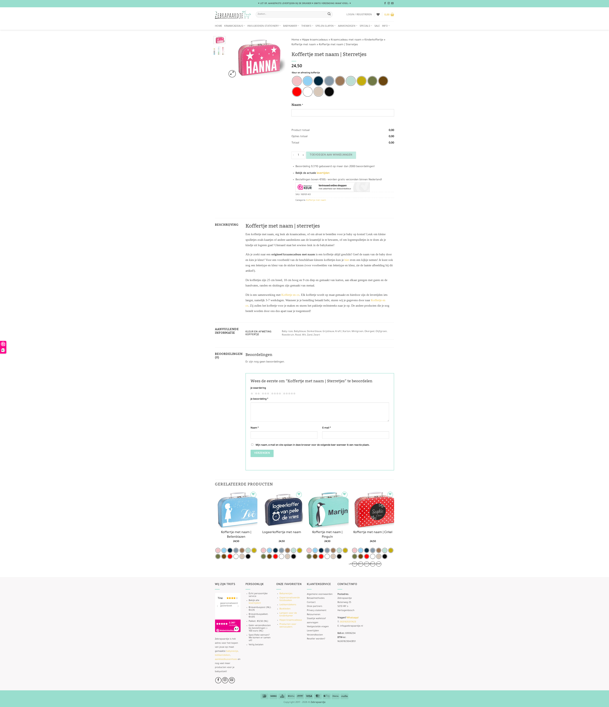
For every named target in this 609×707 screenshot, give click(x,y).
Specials (365, 25)
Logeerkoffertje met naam (281, 532)
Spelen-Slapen (324, 25)
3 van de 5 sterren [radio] (265, 394)
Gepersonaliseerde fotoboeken (289, 599)
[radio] (297, 81)
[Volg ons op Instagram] (389, 3)
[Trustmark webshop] (332, 187)
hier (346, 260)
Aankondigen (346, 25)
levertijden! (255, 603)
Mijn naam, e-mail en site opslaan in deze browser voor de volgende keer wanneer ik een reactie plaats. (313, 445)
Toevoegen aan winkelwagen (331, 155)
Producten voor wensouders (287, 625)
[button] (359, 14)
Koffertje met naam (303, 44)
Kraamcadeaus (233, 25)
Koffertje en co (290, 294)
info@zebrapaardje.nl (351, 626)
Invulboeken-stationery (263, 25)
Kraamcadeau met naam (346, 40)
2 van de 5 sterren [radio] (257, 394)
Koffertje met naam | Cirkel (372, 532)
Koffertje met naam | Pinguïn (327, 535)
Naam (255, 428)
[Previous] (232, 57)
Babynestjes (285, 594)
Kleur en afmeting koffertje (306, 73)
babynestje (232, 651)
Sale (377, 25)
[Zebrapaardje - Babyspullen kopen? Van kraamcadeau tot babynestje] (233, 14)
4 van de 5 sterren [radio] (275, 394)
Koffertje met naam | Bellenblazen (236, 535)
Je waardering (258, 388)
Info (385, 25)
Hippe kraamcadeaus (315, 40)
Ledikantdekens (287, 605)
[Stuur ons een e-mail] (392, 3)
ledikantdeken (222, 655)
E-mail (326, 428)
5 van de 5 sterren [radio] (289, 394)
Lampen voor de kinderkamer (288, 614)
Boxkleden (285, 609)
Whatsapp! (352, 618)
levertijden (323, 173)
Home (218, 25)
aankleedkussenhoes (226, 659)
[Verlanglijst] (378, 14)
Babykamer (290, 25)
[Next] (282, 57)
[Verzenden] (329, 14)
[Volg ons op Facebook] (385, 3)
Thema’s (306, 25)
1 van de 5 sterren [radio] (251, 394)
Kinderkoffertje (373, 40)
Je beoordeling (259, 399)
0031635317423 (348, 622)
